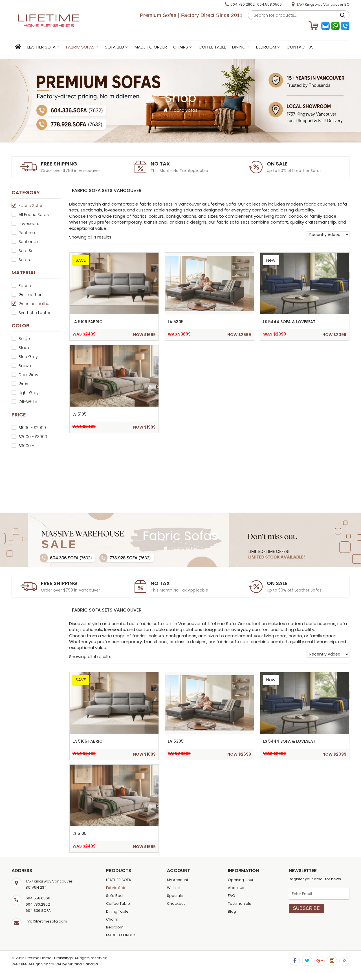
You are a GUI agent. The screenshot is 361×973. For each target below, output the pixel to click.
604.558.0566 (269, 4)
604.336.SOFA (38, 910)
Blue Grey (28, 356)
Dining (239, 47)
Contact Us (300, 47)
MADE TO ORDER (151, 47)
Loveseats (29, 223)
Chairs (180, 47)
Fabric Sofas (80, 47)
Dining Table (117, 911)
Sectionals (29, 241)
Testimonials (239, 903)
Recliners (27, 232)
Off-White (28, 402)
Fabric (25, 285)
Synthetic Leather (36, 312)
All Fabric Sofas (34, 214)
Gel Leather (30, 294)
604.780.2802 (242, 4)
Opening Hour (241, 879)
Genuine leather (35, 303)
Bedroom (266, 47)
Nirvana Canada (83, 964)
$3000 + (26, 446)
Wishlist (173, 887)
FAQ (231, 895)
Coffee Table (212, 47)
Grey (23, 384)
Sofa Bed (114, 47)
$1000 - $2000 (32, 428)
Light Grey (29, 393)
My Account (177, 879)
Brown (25, 366)
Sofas (24, 259)
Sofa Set (27, 250)
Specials (175, 895)
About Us (236, 887)
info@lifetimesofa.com (46, 921)
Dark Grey (28, 375)
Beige (24, 338)
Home (18, 47)
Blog (232, 911)
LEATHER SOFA (41, 47)
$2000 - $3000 (33, 437)
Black (24, 347)
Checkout (176, 903)
